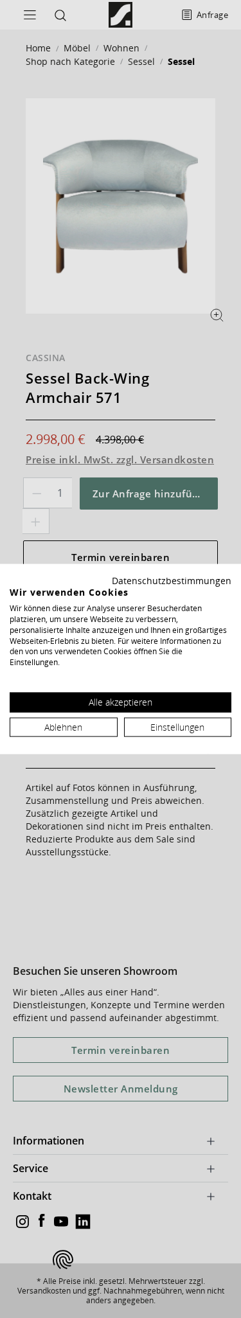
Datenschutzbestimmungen (171, 580)
